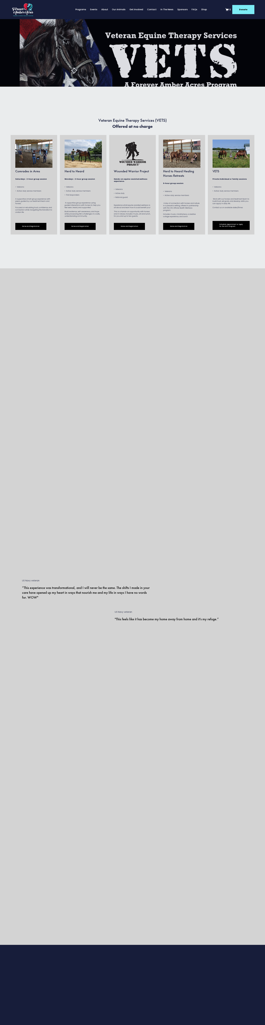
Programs (80, 9)
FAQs (194, 9)
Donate (243, 9)
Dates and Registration (30, 226)
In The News (167, 9)
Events (93, 9)
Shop (204, 9)
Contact (152, 9)
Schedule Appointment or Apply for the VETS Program (231, 225)
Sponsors (182, 9)
